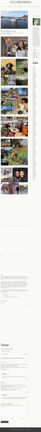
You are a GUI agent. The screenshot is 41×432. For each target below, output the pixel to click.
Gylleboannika (20, 1)
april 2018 (34, 149)
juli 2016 (34, 167)
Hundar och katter (36, 6)
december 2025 (34, 74)
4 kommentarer (3, 32)
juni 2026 (34, 69)
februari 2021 (34, 121)
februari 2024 (34, 92)
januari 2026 (34, 73)
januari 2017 (34, 162)
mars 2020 (34, 130)
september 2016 (35, 165)
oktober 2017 (34, 154)
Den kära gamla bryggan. (35, 56)
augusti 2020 (34, 126)
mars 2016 (34, 170)
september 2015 (35, 175)
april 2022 (34, 109)
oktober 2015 (34, 174)
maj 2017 (34, 158)
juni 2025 (34, 79)
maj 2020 (34, 128)
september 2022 (35, 105)
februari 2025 (34, 82)
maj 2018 (34, 148)
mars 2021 (34, 120)
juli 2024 (34, 88)
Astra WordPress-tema (27, 429)
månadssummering (4, 33)
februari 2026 (34, 72)
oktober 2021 (34, 114)
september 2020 (35, 125)
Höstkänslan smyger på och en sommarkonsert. (36, 54)
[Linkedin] (3, 345)
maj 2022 (34, 108)
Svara (27, 371)
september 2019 (35, 135)
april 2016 (34, 169)
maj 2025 (34, 80)
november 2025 (34, 75)
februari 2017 (34, 161)
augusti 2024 (34, 87)
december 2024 (34, 84)
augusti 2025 (34, 77)
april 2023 (34, 99)
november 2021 (34, 113)
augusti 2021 (34, 116)
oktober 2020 (34, 124)
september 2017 (35, 155)
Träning (30, 6)
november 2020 (34, 123)
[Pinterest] (6, 345)
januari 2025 (34, 83)
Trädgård (20, 6)
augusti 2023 (34, 97)
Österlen (3, 6)
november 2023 (34, 95)
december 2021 (34, 112)
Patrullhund (25, 6)
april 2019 (34, 139)
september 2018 (35, 145)
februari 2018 (34, 151)
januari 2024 (34, 93)
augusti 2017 (34, 156)
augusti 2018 (34, 146)
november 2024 (34, 85)
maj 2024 (34, 90)
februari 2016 (34, 171)
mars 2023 (34, 100)
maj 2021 (34, 118)
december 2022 (34, 102)
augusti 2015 (34, 176)
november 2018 (34, 143)
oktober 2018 (34, 144)
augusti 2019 (34, 136)
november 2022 (34, 103)
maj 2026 (34, 70)
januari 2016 (34, 172)
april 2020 (34, 129)
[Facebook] (1, 345)
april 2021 (34, 119)
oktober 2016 (34, 164)
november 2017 (34, 153)
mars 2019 (34, 140)
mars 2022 (34, 110)
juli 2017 (34, 157)
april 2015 (34, 179)
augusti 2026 (34, 67)
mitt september (9, 33)
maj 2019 (34, 138)
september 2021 (35, 115)
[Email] (4, 345)
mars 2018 (34, 150)
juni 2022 (34, 107)
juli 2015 (34, 177)
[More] (8, 345)
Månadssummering (9, 32)
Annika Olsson (4, 373)
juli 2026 (34, 68)
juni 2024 (34, 89)
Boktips (15, 6)
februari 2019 (34, 141)
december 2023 (34, 94)
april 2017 (34, 159)
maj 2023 (34, 98)
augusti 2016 (34, 166)
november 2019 (34, 133)
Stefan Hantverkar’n (9, 6)
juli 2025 (34, 78)
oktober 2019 (34, 134)
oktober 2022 (34, 104)
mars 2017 (34, 160)
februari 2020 (34, 131)
